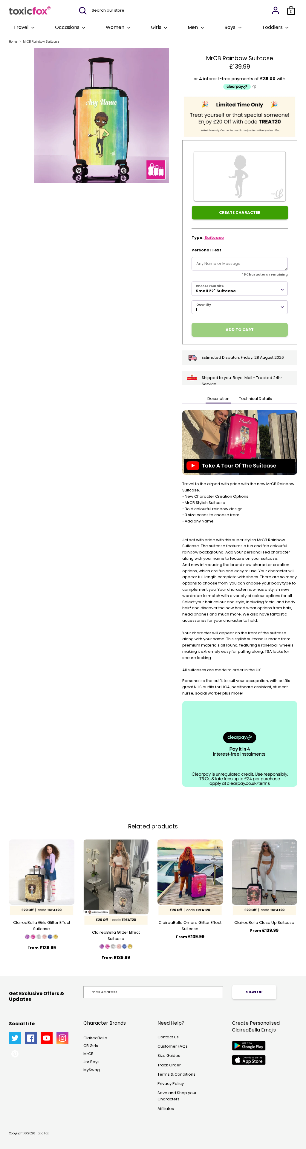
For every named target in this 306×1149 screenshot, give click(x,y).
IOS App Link (249, 1060)
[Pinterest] (15, 1054)
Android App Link (249, 1046)
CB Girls (90, 1046)
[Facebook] (31, 1038)
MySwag (91, 1070)
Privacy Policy (170, 1083)
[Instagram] (62, 1038)
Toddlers (273, 27)
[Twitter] (15, 1038)
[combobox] (240, 289)
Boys (230, 27)
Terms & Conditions (176, 1074)
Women (116, 27)
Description (218, 398)
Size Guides (168, 1055)
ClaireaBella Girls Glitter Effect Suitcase (41, 926)
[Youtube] (47, 1038)
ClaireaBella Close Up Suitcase (264, 922)
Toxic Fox (42, 1133)
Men (193, 27)
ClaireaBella (95, 1038)
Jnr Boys (91, 1062)
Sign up (254, 992)
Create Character (240, 212)
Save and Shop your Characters (177, 1096)
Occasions (68, 27)
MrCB (88, 1054)
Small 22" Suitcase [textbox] (216, 291)
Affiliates (165, 1108)
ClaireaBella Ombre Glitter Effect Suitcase (190, 926)
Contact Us (168, 1037)
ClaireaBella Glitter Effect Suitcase (116, 935)
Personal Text (206, 250)
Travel (21, 27)
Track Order (169, 1065)
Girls (157, 27)
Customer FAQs (172, 1046)
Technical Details (255, 398)
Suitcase (214, 237)
